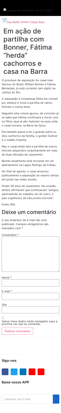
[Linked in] (23, 371)
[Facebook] (5, 371)
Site (4, 304)
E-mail (7, 291)
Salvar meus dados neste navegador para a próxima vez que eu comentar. (29, 322)
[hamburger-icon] (51, 6)
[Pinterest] (41, 371)
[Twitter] (14, 371)
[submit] (56, 399)
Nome (7, 277)
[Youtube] (32, 371)
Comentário (10, 234)
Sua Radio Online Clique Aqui (25, 22)
